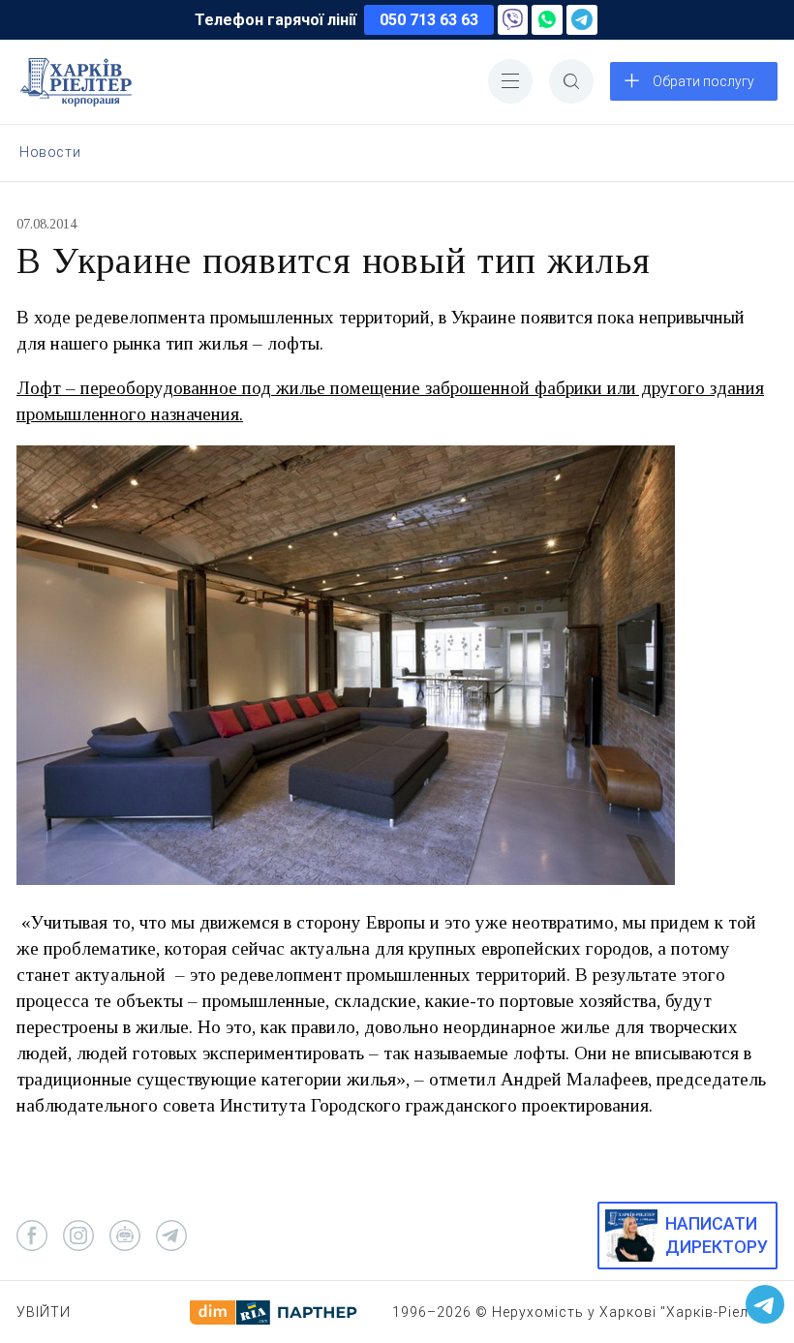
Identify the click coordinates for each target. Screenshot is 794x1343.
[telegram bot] (124, 1235)
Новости (49, 152)
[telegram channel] (171, 1235)
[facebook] (31, 1235)
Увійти (43, 1312)
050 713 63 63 (429, 20)
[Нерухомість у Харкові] (76, 82)
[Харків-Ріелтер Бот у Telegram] (765, 1304)
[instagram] (78, 1235)
